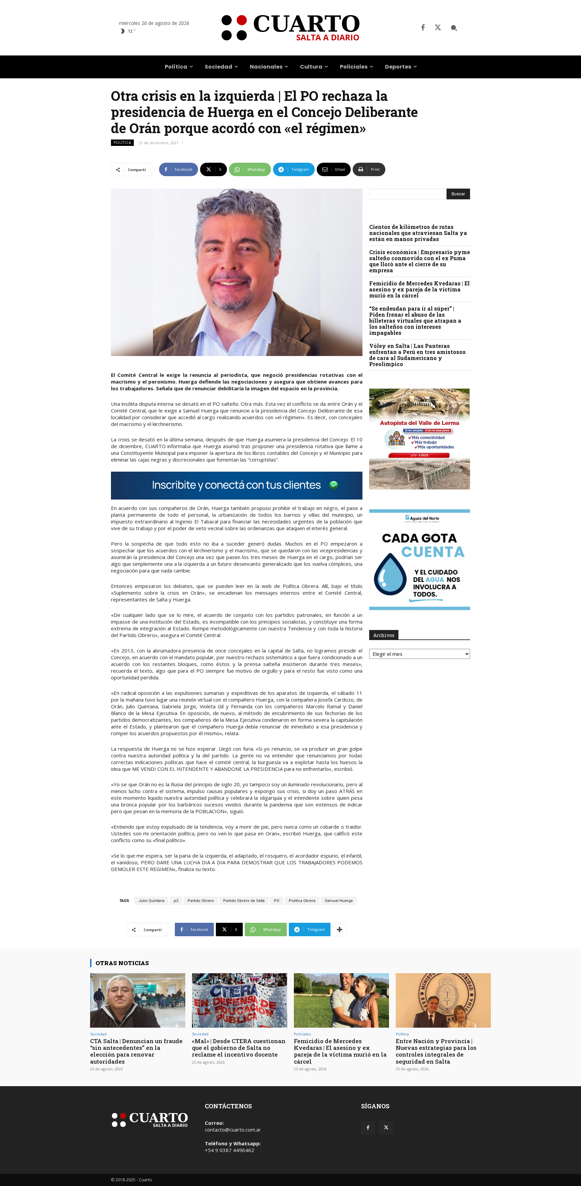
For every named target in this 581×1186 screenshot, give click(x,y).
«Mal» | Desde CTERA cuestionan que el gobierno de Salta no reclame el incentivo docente (238, 1048)
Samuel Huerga (339, 901)
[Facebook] (423, 28)
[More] (340, 929)
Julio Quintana (151, 901)
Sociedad (98, 1034)
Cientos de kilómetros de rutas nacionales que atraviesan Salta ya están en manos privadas (418, 232)
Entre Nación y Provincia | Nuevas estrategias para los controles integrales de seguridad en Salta (436, 1051)
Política (122, 142)
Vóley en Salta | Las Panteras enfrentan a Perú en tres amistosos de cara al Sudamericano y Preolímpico (417, 354)
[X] (437, 28)
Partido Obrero (201, 901)
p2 (176, 901)
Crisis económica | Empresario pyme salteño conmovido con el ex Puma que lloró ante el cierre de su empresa (419, 261)
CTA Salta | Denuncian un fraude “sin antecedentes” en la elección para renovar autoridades (136, 1051)
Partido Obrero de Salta (244, 901)
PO (276, 901)
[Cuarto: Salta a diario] (290, 27)
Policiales (302, 1034)
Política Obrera (302, 901)
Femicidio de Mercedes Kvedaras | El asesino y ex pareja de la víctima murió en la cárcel (419, 289)
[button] (454, 28)
